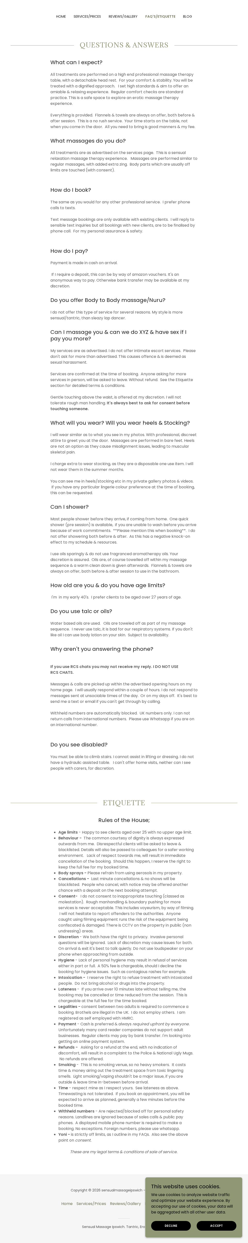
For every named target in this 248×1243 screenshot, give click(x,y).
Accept (216, 1225)
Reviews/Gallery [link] (123, 16)
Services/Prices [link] (87, 16)
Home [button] (67, 1203)
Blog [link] (187, 16)
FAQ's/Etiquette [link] (160, 16)
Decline (171, 1225)
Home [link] (61, 16)
